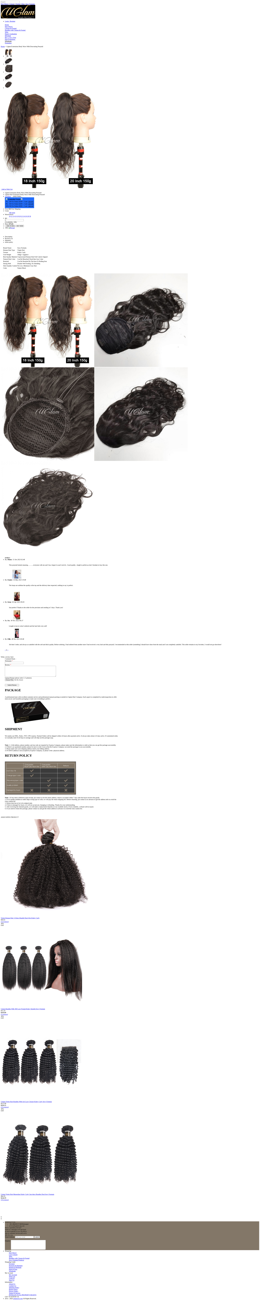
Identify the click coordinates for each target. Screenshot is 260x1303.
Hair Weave (4, 4)
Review (8, 665)
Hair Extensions (10, 39)
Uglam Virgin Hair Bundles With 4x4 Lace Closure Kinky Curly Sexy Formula (26, 1102)
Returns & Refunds (15, 1267)
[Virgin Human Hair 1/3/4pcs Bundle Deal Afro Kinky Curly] (49, 916)
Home (7, 25)
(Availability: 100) (11, 222)
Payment (12, 1264)
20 (20, 216)
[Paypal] (12, 228)
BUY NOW (20, 226)
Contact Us (12, 1286)
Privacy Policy (13, 1291)
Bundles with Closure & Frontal (15, 30)
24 (24, 216)
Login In (12, 1278)
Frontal (18, 4)
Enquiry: (8, 1241)
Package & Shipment (15, 1266)
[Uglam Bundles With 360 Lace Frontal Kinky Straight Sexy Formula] (41, 1007)
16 (16, 216)
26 (26, 216)
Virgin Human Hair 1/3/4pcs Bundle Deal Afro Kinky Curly (20, 918)
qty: (6, 218)
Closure (12, 4)
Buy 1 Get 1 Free (10, 37)
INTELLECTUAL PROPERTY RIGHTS (22, 1295)
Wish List (12, 1276)
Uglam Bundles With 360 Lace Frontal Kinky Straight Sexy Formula (23, 1009)
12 (12, 216)
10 (10, 216)
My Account (13, 1275)
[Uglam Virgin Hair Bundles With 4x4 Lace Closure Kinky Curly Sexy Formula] (41, 1100)
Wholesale (8, 41)
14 (14, 216)
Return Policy (13, 1289)
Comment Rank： (11, 659)
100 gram (12, 213)
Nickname (9, 661)
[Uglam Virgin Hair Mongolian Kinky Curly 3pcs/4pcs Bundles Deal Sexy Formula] (41, 1192)
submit (37, 1237)
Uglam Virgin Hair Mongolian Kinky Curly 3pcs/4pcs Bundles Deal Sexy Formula (27, 1194)
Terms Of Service (14, 1293)
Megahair (8, 36)
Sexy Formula (30, 4)
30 (30, 216)
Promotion (8, 43)
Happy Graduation (11, 34)
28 (28, 216)
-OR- (6, 228)
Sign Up (11, 1280)
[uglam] (18, 18)
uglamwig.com (18, 1298)
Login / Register (10, 21)
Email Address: (10, 1237)
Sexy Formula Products (16, 1260)
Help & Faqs (13, 1269)
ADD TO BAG (10, 226)
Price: (7, 224)
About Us (12, 1284)
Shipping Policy (14, 1287)
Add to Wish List (6, 189)
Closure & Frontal (11, 28)
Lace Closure (13, 1255)
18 (18, 216)
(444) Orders (17, 196)
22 (22, 216)
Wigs (23, 4)
